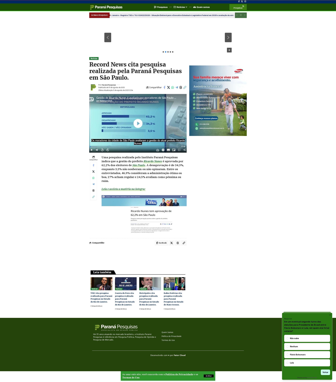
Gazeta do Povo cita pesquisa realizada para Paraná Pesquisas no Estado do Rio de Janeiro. (125, 299)
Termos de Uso (130, 377)
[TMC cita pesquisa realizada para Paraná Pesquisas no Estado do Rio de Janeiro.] (101, 283)
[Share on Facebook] (164, 87)
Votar (325, 372)
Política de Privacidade (179, 374)
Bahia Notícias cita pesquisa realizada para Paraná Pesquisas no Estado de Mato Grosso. (173, 299)
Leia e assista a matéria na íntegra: (123, 189)
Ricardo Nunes (153, 161)
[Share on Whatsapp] (172, 87)
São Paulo (138, 165)
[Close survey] (330, 315)
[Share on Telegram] (176, 87)
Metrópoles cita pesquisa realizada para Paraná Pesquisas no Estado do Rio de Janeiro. (149, 299)
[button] (209, 376)
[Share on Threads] (181, 87)
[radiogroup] (307, 350)
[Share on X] (168, 87)
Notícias (94, 58)
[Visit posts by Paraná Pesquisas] (93, 87)
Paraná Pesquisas (109, 85)
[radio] (287, 338)
